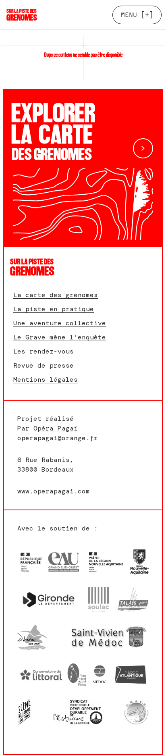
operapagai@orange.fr (57, 438)
